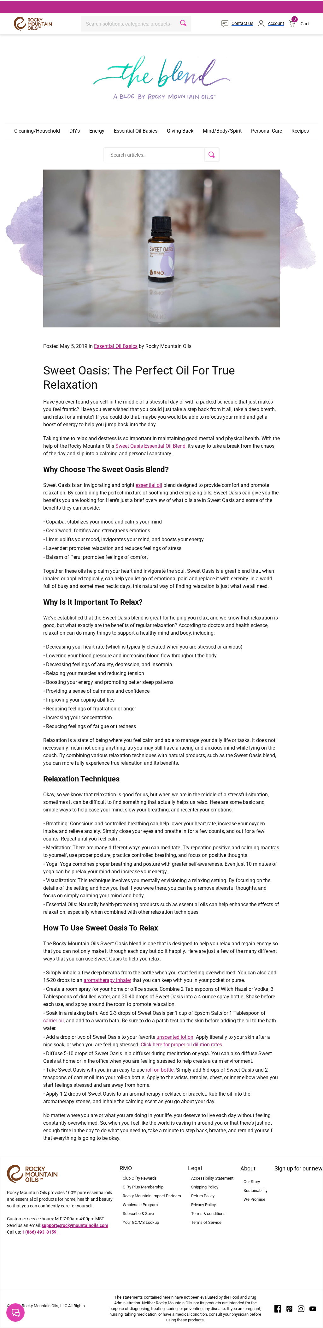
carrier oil (53, 1021)
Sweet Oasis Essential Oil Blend (150, 446)
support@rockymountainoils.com (75, 1225)
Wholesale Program (140, 1204)
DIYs (74, 131)
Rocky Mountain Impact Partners (152, 1195)
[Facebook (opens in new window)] (277, 1308)
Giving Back (180, 131)
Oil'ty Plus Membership (143, 1187)
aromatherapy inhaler (107, 980)
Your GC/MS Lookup (141, 1222)
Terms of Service (206, 1222)
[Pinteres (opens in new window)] (289, 1308)
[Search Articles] (211, 155)
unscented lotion (174, 1037)
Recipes (300, 131)
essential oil (149, 485)
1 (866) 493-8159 (39, 1232)
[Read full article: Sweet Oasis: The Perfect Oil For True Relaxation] (161, 248)
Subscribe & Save (138, 1213)
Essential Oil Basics (135, 131)
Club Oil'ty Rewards (140, 1178)
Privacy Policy (203, 1204)
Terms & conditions (208, 1213)
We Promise (254, 1199)
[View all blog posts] (161, 75)
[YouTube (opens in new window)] (312, 1308)
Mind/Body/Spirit (222, 131)
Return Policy (202, 1195)
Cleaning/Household (37, 131)
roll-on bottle (159, 1070)
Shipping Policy (204, 1187)
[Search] (184, 24)
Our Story (252, 1181)
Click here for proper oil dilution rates (181, 1045)
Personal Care (266, 131)
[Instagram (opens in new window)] (301, 1308)
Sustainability (255, 1190)
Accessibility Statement (212, 1178)
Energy (96, 131)
